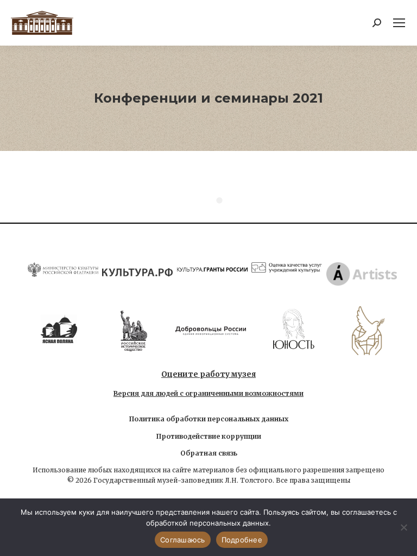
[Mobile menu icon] (399, 23)
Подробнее (242, 539)
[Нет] (403, 527)
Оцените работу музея (208, 374)
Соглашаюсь (182, 539)
